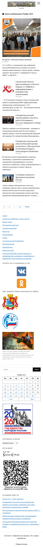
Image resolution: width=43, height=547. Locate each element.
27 (16, 396)
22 (27, 392)
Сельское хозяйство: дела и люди (15, 219)
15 (27, 389)
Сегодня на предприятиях (13, 241)
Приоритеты (7, 247)
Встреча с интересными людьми (17, 59)
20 (16, 392)
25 (5, 396)
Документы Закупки (10, 225)
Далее (27, 206)
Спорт (4, 238)
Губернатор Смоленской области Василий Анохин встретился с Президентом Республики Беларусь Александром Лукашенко (28, 146)
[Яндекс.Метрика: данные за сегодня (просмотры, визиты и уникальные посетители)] (21, 544)
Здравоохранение (9, 228)
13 (16, 389)
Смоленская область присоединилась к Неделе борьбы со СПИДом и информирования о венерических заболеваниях (27, 88)
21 (22, 392)
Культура (6, 231)
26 (11, 396)
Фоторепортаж (8, 244)
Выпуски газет (8, 250)
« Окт (11, 399)
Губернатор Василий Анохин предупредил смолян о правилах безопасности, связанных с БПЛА (20, 524)
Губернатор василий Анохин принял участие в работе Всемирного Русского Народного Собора (28, 119)
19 (11, 392)
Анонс (4, 215)
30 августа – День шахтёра (12, 499)
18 (5, 392)
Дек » (32, 399)
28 (22, 396)
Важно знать (7, 222)
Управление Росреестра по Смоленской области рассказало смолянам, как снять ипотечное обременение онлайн (18, 504)
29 (27, 396)
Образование (7, 234)
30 (33, 396)
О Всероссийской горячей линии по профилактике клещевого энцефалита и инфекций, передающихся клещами (18, 256)
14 (22, 389)
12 (20, 206)
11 (5, 389)
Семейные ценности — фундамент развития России (26, 177)
